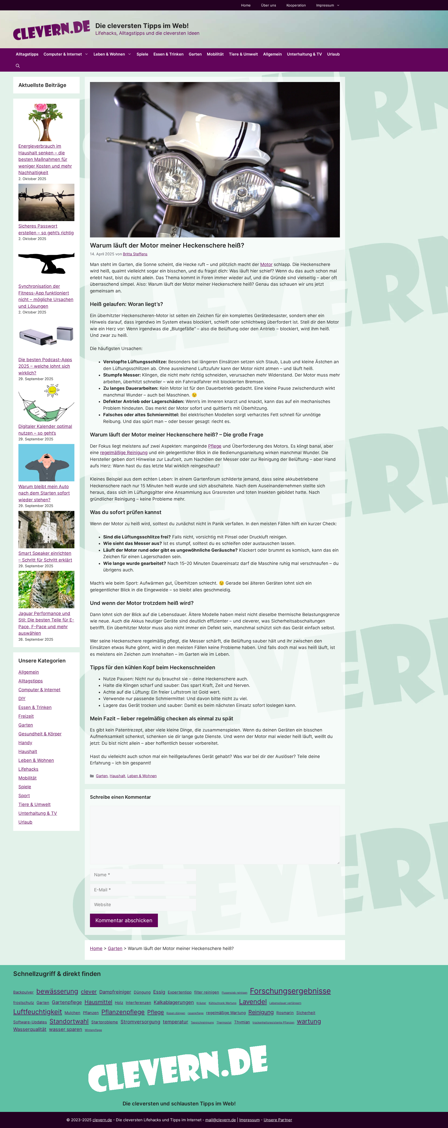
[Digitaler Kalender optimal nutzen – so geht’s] (46, 403)
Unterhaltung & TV (304, 54)
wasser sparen (65, 1029)
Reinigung (261, 1012)
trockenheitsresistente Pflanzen (273, 1022)
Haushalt (117, 776)
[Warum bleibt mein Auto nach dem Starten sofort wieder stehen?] (46, 463)
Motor (266, 264)
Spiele (142, 54)
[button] (17, 66)
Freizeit (26, 716)
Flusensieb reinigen (234, 992)
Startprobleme (104, 1022)
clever (89, 991)
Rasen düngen (175, 1013)
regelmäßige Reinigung (124, 452)
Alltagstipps (27, 54)
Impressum (325, 5)
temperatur (175, 1021)
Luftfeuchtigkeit (37, 1012)
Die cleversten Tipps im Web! (142, 26)
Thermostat (224, 1022)
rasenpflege (196, 1013)
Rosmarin (285, 1012)
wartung (309, 1021)
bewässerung (57, 991)
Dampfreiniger (115, 992)
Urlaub (333, 54)
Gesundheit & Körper (39, 733)
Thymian (242, 1022)
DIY (21, 698)
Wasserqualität (29, 1029)
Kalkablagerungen (174, 1002)
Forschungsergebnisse (290, 990)
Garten (195, 54)
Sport (24, 795)
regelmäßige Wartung (226, 1012)
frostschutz (23, 1002)
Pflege (214, 446)
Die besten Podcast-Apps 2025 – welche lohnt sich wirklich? (45, 366)
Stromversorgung (140, 1021)
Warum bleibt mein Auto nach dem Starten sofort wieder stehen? (44, 493)
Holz (119, 1002)
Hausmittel (98, 1002)
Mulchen (72, 1012)
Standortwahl (69, 1021)
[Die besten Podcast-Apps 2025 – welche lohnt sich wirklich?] (46, 337)
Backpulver (23, 992)
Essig (159, 992)
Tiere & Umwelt (243, 54)
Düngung (142, 992)
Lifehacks (28, 769)
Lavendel (253, 1001)
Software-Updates (30, 1022)
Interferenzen (138, 1002)
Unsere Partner (278, 1119)
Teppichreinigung (202, 1022)
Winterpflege (93, 1030)
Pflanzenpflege (123, 1012)
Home (246, 5)
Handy (25, 742)
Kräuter (201, 1003)
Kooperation (296, 5)
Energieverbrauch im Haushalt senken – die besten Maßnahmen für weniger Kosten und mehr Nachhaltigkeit (45, 159)
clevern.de (102, 1119)
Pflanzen (91, 1012)
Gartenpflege (67, 1002)
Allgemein (272, 54)
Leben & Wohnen (109, 54)
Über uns (268, 5)
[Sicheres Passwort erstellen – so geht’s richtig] (46, 203)
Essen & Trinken (168, 54)
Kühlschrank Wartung (222, 1003)
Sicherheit (305, 1012)
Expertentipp (180, 992)
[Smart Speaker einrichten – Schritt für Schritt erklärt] (46, 530)
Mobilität (215, 54)
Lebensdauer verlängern (285, 1003)
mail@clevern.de (220, 1119)
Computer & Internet (63, 54)
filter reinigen (206, 992)
